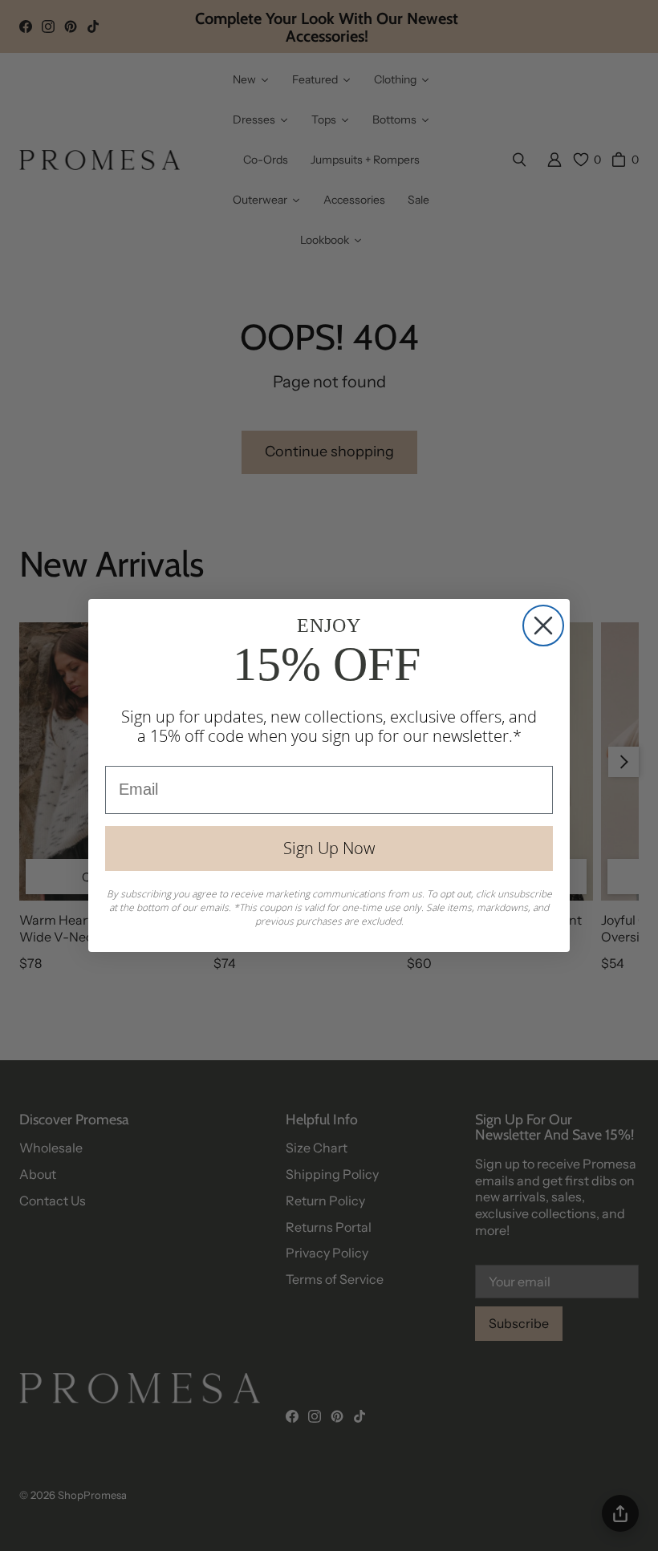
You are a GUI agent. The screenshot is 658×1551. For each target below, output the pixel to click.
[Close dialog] (543, 625)
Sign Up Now (329, 848)
